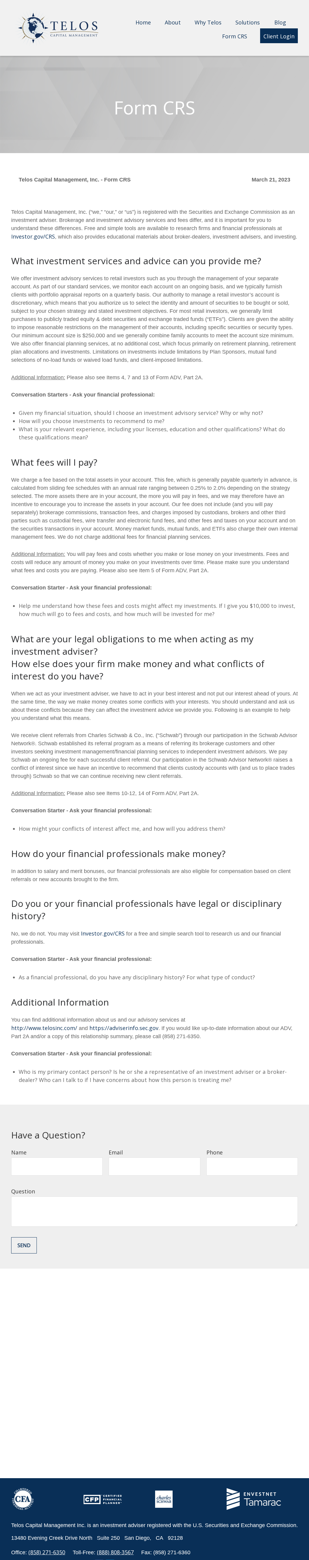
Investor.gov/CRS (33, 236)
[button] (143, 22)
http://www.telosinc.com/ (44, 1028)
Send (24, 1245)
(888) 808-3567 (115, 1552)
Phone (214, 1152)
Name (19, 1152)
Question (23, 1191)
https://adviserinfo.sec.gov (123, 1028)
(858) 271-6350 (46, 1552)
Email (116, 1152)
